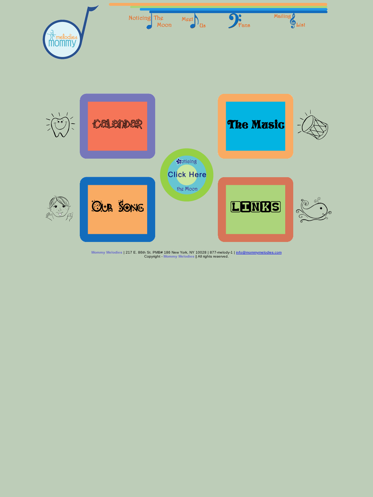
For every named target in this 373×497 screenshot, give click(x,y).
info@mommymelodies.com (259, 252)
